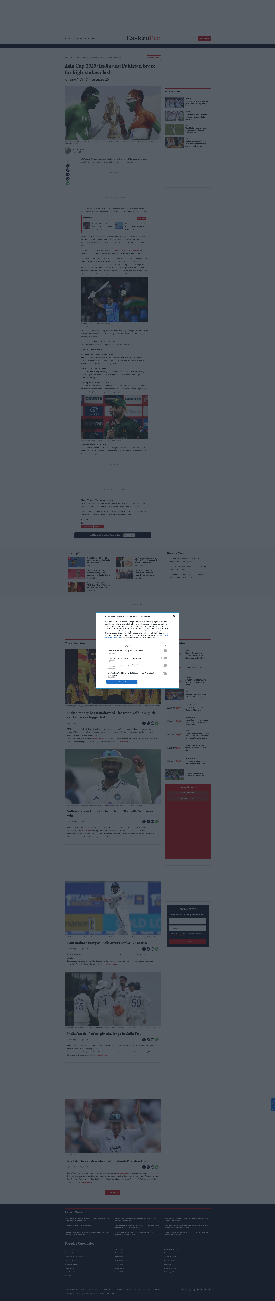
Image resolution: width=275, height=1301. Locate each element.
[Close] (175, 617)
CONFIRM (122, 682)
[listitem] (137, 646)
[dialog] (137, 650)
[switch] (164, 650)
